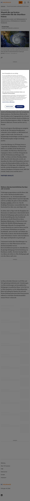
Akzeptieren (20, 106)
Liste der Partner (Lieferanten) (8, 102)
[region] (15, 90)
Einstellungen (9, 106)
